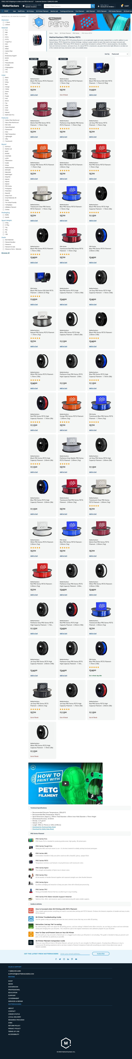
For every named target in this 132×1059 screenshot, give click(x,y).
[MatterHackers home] (11, 6)
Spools (7, 217)
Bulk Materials (9, 240)
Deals (4, 237)
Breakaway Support (10, 55)
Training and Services (66, 11)
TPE (6, 72)
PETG (6, 37)
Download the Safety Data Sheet (43, 829)
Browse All (5, 253)
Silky (6, 139)
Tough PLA (8, 42)
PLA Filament (80, 11)
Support (11, 995)
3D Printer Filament (42, 11)
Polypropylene (9, 67)
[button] (32, 6)
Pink (6, 98)
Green (7, 91)
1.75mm (7, 22)
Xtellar (7, 200)
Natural (7, 112)
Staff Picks (21, 11)
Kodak (7, 163)
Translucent (8, 141)
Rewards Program (16, 1020)
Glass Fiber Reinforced (11, 122)
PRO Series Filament (115, 11)
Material (5, 28)
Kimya (7, 165)
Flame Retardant (10, 127)
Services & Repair (15, 1001)
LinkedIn (68, 959)
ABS (6, 32)
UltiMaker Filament (10, 207)
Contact (11, 1011)
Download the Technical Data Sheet (44, 827)
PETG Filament (101, 11)
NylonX (7, 184)
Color (3, 75)
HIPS (6, 60)
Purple (7, 96)
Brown (7, 101)
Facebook (56, 959)
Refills (7, 215)
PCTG (7, 39)
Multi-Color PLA (9, 115)
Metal (6, 48)
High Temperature (10, 134)
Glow (6, 132)
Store (56, 33)
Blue (6, 94)
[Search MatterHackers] (93, 6)
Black (6, 77)
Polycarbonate (9, 63)
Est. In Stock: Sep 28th (95, 675)
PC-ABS (7, 65)
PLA (6, 30)
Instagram (64, 959)
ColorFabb (8, 156)
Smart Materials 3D (10, 198)
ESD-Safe (8, 125)
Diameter (5, 20)
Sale (14, 11)
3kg (6, 229)
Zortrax (7, 209)
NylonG (7, 179)
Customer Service (40, 1)
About (11, 1008)
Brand (4, 144)
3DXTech (8, 146)
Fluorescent (8, 129)
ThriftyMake (8, 205)
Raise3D (7, 193)
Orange (7, 87)
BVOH (7, 58)
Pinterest (72, 959)
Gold (6, 108)
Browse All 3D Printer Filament (14, 16)
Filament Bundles (10, 242)
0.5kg (6, 223)
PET (6, 35)
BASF (6, 151)
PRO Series (76, 33)
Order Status (14, 1014)
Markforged (8, 174)
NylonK (7, 181)
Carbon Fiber (8, 51)
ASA (6, 44)
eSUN (6, 158)
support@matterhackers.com (21, 974)
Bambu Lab (54, 11)
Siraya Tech (8, 195)
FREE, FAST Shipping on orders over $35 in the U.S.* (18, 1)
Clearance (8, 244)
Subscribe (101, 954)
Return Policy (14, 1026)
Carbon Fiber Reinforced (12, 120)
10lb (6, 234)
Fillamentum (8, 160)
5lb (6, 232)
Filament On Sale (10, 247)
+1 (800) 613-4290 (52, 1)
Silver (6, 110)
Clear (6, 105)
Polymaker (8, 191)
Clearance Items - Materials (13, 249)
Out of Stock (64, 95)
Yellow (7, 89)
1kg (6, 227)
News (10, 984)
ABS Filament (90, 11)
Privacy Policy (14, 1028)
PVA (6, 53)
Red (6, 84)
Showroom (13, 987)
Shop (10, 981)
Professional (14, 990)
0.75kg (7, 225)
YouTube (76, 959)
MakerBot (8, 172)
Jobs (10, 1023)
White (7, 82)
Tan (6, 103)
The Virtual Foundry (10, 202)
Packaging (6, 212)
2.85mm (7, 24)
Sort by (107, 54)
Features (5, 118)
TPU (6, 69)
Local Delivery (14, 1017)
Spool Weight (7, 220)
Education (12, 993)
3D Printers (30, 11)
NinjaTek (7, 177)
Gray (6, 80)
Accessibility (13, 1034)
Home (51, 33)
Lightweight (8, 136)
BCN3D (7, 153)
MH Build (7, 170)
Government (13, 998)
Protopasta (8, 188)
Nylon (6, 46)
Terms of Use (13, 1031)
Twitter (60, 959)
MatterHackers (9, 167)
